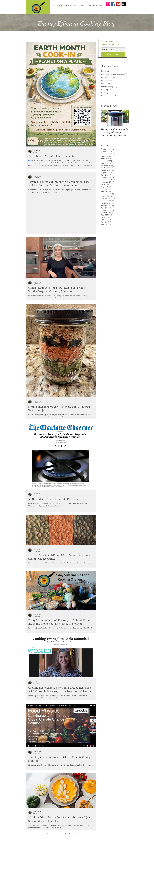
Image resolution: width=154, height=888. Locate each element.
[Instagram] (108, 4)
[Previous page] (48, 833)
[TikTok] (124, 4)
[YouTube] (118, 4)
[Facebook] (113, 4)
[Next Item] (126, 118)
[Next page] (74, 833)
